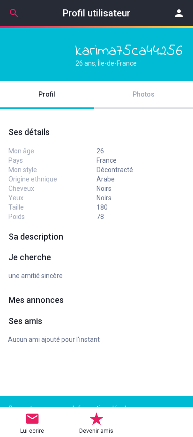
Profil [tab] (46, 94)
